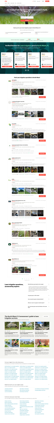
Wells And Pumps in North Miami (24, 390)
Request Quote (42, 97)
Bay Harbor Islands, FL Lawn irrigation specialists (12, 376)
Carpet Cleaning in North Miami (39, 409)
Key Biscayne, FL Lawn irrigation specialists (41, 379)
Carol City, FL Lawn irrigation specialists (25, 370)
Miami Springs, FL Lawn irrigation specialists (41, 370)
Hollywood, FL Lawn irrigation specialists (41, 369)
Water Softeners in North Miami (24, 388)
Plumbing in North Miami (8, 390)
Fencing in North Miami (8, 405)
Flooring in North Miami (23, 403)
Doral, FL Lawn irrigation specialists (40, 374)
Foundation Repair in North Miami (39, 405)
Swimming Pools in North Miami (9, 409)
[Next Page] (33, 278)
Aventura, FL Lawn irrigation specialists (25, 367)
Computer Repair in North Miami (39, 406)
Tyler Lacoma (7, 348)
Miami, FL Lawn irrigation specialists (10, 367)
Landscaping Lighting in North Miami (40, 390)
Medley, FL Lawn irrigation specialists (40, 373)
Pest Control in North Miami (9, 412)
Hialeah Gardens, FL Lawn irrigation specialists (26, 373)
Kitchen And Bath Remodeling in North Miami (11, 403)
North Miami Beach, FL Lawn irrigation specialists (12, 366)
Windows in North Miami (23, 413)
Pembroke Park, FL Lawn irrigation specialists (41, 367)
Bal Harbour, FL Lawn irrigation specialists (11, 374)
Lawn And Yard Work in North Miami (10, 408)
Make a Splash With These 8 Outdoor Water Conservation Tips (41, 333)
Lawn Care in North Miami (8, 391)
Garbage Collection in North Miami (25, 414)
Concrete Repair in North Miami (24, 410)
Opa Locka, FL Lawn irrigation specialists (10, 379)
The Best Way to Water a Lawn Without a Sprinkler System (42, 350)
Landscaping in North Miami (9, 388)
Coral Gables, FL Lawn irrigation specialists (41, 377)
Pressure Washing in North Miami (24, 402)
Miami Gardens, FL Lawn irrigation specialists (11, 377)
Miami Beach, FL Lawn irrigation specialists (11, 373)
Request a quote (7, 66)
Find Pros (27, 20)
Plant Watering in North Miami (24, 391)
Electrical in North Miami (8, 402)
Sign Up (47, 1)
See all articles (46, 316)
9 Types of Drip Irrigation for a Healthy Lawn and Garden (11, 350)
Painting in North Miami (38, 408)
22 (31, 278)
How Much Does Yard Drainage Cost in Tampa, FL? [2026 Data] (11, 333)
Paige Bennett (22, 348)
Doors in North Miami (38, 412)
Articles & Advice (19, 3)
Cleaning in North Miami (23, 405)
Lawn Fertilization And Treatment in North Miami (42, 388)
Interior (6, 3)
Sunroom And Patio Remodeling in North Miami (41, 403)
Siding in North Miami (38, 402)
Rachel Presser (37, 348)
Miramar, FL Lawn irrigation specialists (25, 379)
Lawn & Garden (12, 3)
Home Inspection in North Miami (39, 413)
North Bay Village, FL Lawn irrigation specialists (27, 366)
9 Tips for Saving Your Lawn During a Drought (26, 350)
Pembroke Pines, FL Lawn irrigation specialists (26, 377)
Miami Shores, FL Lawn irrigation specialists (11, 369)
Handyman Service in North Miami (9, 413)
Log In (43, 1)
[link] (2, 64)
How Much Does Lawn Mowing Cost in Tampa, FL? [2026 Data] (26, 333)
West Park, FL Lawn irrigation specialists (41, 366)
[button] (15, 92)
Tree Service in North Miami (8, 406)
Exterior (9, 3)
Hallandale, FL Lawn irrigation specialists (26, 374)
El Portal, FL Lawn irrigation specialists (10, 370)
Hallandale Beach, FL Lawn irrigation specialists (27, 376)
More (15, 3)
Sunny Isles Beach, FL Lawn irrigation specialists (27, 369)
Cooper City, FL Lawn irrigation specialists (41, 376)
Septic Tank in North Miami (23, 409)
